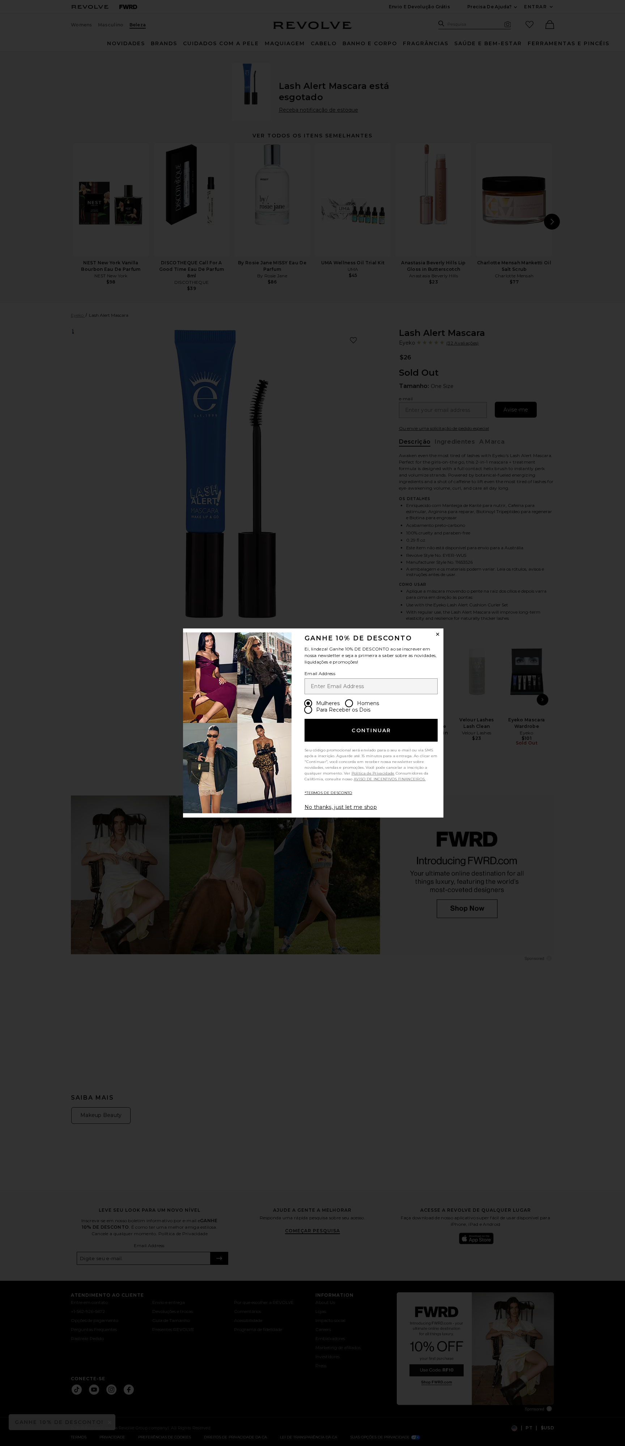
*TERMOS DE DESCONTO (328, 792)
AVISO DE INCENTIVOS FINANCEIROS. (390, 779)
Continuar (371, 730)
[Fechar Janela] (437, 634)
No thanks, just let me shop (341, 807)
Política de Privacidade (373, 773)
